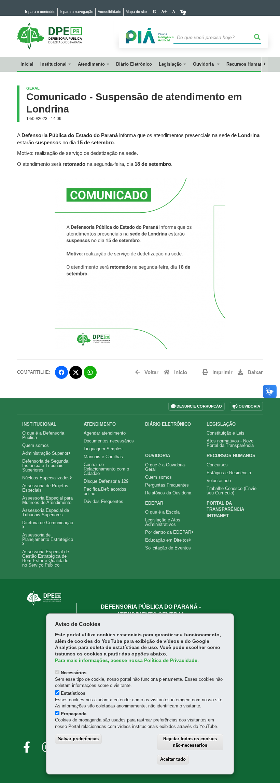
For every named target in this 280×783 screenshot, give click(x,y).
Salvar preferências (78, 738)
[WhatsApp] (90, 372)
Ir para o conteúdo (40, 12)
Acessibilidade (109, 12)
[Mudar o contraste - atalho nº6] (154, 12)
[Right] (264, 64)
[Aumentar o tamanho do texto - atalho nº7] (164, 12)
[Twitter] (75, 372)
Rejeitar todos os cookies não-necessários (190, 742)
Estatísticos (73, 693)
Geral (33, 88)
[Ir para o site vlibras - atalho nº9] (183, 12)
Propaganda (73, 713)
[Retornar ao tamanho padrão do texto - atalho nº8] (174, 12)
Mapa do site (136, 12)
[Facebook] (61, 372)
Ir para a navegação (76, 12)
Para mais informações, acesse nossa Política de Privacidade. (127, 660)
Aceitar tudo (173, 759)
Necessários (73, 672)
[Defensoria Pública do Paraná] (44, 598)
